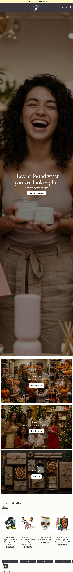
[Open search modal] (62, 8)
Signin (66, 8)
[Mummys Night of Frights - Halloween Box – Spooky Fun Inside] (10, 523)
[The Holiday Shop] (36, 8)
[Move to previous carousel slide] (65, 507)
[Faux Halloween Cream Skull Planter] (45, 523)
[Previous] (19, 1)
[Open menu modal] (3, 8)
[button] (10, 561)
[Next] (54, 1)
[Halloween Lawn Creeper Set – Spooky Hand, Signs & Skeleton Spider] (28, 523)
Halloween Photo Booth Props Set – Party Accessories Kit (62, 540)
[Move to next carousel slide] (69, 507)
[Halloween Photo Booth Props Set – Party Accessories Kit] (63, 523)
